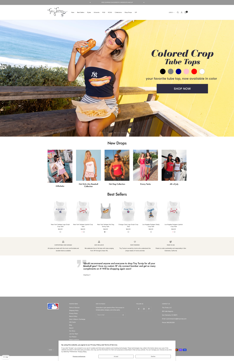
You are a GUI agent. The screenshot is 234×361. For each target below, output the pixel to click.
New (72, 12)
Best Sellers (80, 12)
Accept (116, 356)
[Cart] (185, 12)
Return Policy (73, 316)
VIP (136, 12)
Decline (153, 356)
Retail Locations (74, 339)
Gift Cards (72, 322)
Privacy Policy (73, 313)
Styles (89, 12)
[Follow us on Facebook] (138, 308)
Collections (118, 12)
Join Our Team (73, 334)
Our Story (72, 331)
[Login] (181, 12)
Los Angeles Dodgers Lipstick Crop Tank (174, 225)
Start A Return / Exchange (77, 319)
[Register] (123, 315)
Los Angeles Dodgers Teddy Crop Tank (151, 225)
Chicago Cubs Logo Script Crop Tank (128, 225)
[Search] (178, 12)
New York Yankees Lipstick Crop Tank (83, 225)
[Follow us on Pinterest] (148, 308)
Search (71, 328)
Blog (70, 325)
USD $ (170, 12)
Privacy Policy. (82, 351)
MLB (103, 12)
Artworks (96, 12)
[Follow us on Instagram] (143, 308)
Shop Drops (128, 12)
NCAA (110, 12)
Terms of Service (74, 307)
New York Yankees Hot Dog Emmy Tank (105, 225)
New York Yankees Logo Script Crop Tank (60, 225)
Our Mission (72, 337)
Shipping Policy (74, 310)
